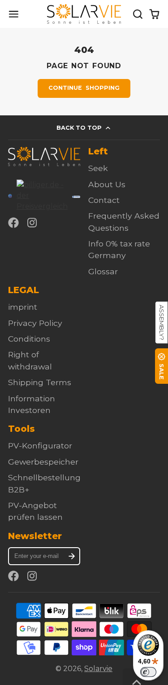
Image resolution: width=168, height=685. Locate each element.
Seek (98, 168)
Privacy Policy (35, 323)
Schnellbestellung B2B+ (44, 483)
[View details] (44, 156)
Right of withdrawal (30, 360)
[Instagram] (32, 222)
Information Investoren (31, 404)
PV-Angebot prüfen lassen (35, 511)
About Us (106, 184)
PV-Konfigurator (40, 445)
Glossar (103, 271)
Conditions (29, 338)
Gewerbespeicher (43, 461)
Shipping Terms (39, 382)
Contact (104, 200)
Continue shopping (83, 87)
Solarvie (98, 668)
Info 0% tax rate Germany (119, 249)
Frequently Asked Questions (123, 221)
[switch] (148, 672)
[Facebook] (13, 222)
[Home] (84, 14)
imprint (22, 307)
